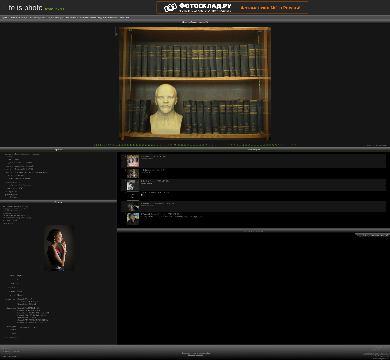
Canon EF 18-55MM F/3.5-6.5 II (30, 310)
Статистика (124, 17)
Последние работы (37, 17)
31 (179, 145)
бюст (22, 178)
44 (218, 145)
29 (171, 145)
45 (221, 145)
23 (152, 145)
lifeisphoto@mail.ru (380, 358)
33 (185, 145)
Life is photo (34, 8)
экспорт (5, 356)
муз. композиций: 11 (11, 220)
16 (131, 145)
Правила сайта (8, 17)
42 (212, 145)
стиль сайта (6, 349)
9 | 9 (21, 185)
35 (191, 145)
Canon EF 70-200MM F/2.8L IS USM (32, 320)
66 (285, 145)
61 (270, 145)
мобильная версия (380, 350)
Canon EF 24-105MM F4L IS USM (31, 315)
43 (215, 145)
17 (134, 145)
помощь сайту (15, 356)
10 (113, 145)
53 (246, 145)
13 (122, 145)
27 (164, 145)
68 (292, 145)
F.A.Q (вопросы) (381, 356)
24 (155, 145)
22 (149, 145)
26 (161, 145)
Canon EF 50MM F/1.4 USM (29, 308)
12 (119, 145)
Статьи (80, 17)
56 (255, 145)
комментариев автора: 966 (14, 218)
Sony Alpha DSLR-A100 (27, 301)
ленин (17, 178)
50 (237, 145)
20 (143, 145)
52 (243, 145)
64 (279, 145)
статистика (6, 351)
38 (200, 145)
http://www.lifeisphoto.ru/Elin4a (14, 208)
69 (295, 145)
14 (125, 145)
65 (282, 145)
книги (27, 178)
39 (203, 145)
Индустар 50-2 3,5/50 (23, 169)
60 (267, 145)
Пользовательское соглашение (375, 354)
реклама (15, 351)
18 (137, 145)
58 (261, 145)
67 (288, 145)
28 (168, 145)
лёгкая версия (382, 347)
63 (276, 145)
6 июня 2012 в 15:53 (23, 163)
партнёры (6, 353)
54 (249, 145)
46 (224, 145)
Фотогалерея (22, 17)
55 (252, 145)
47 (228, 145)
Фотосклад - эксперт (195, 355)
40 (206, 145)
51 (240, 145)
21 (146, 145)
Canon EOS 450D (24, 299)
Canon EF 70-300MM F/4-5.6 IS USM (33, 313)
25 (158, 145)
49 (234, 145)
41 (209, 145)
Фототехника (111, 17)
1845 (21, 188)
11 (116, 145)
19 (140, 145)
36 (194, 145)
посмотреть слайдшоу (376, 145)
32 (182, 145)
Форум (101, 17)
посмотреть (19, 175)
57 (258, 145)
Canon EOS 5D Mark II (24, 166)
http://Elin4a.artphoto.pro (12, 210)
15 (128, 145)
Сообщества (70, 17)
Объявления (90, 17)
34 (188, 145)
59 (264, 145)
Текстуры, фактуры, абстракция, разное (31, 172)
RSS (26, 215)
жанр (16, 159)
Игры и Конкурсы (56, 17)
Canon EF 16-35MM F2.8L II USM (31, 322)
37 (197, 145)
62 (273, 145)
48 (231, 145)
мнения (27, 185)
